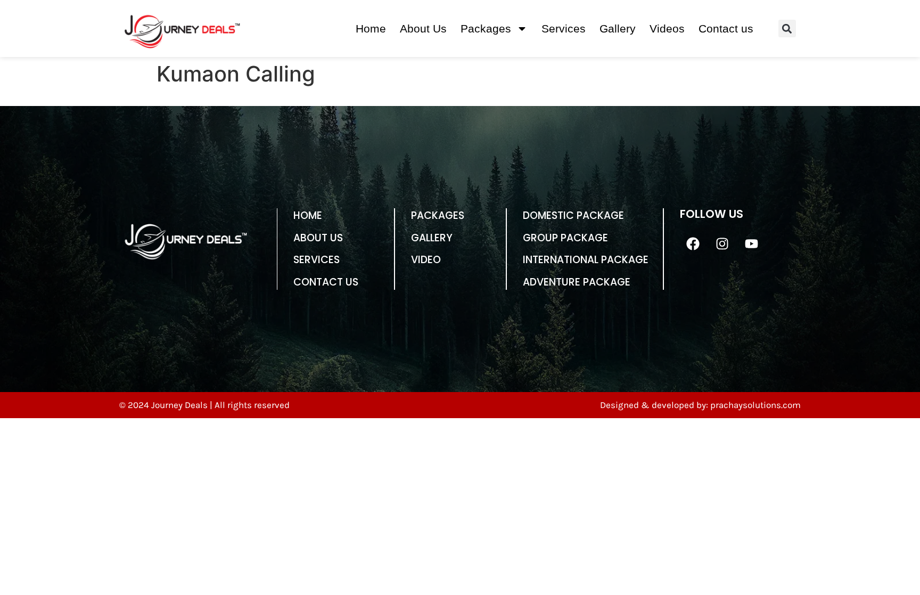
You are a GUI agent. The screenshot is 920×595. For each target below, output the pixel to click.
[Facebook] (693, 243)
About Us (423, 28)
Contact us (726, 28)
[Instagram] (722, 243)
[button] (787, 28)
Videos (667, 28)
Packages (486, 28)
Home (371, 28)
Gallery (617, 28)
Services (563, 28)
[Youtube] (751, 243)
